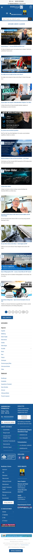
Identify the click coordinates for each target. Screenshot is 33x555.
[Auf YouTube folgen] (27, 457)
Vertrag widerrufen (8, 502)
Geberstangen (4, 345)
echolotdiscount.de (23, 448)
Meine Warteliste (4, 387)
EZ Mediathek (5, 515)
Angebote (3, 331)
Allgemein (3, 328)
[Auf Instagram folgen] (23, 457)
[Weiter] (27, 312)
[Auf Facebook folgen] (19, 457)
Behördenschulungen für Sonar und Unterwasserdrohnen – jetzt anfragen (15, 158)
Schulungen (3, 360)
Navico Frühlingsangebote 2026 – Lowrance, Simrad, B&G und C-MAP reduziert (16, 271)
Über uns (4, 495)
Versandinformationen (25, 544)
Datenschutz (4, 475)
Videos (2, 369)
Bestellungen (4, 378)
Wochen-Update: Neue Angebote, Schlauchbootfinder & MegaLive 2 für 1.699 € (16, 102)
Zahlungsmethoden (5, 393)
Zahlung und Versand (6, 481)
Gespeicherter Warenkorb (6, 384)
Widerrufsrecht (5, 478)
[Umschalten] (31, 348)
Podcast (2, 357)
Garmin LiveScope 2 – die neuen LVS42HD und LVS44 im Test (12, 46)
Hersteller (3, 348)
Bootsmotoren (4, 339)
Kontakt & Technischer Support (7, 488)
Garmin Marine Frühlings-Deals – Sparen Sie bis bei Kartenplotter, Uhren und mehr (15, 300)
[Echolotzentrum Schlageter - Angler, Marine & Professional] (16, 7)
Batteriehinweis (5, 484)
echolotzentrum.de (23, 435)
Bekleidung (3, 334)
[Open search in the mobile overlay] (17, 19)
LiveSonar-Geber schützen (6, 186)
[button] (7, 13)
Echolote (3, 342)
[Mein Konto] (2, 7)
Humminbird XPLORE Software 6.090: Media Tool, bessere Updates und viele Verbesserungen (15, 215)
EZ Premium (4, 521)
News (2, 354)
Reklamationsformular (6, 492)
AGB (3, 472)
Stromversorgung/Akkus (6, 363)
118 (23, 312)
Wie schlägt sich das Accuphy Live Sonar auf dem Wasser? (12, 74)
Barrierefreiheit (5, 498)
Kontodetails (3, 381)
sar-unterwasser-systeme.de (25, 445)
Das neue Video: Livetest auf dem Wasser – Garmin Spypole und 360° (14, 243)
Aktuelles (4, 512)
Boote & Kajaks (4, 337)
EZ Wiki (3, 518)
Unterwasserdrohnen (5, 366)
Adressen (3, 390)
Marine (2, 351)
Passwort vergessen (5, 396)
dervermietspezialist (24, 438)
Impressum (4, 469)
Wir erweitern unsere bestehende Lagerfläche (9, 130)
